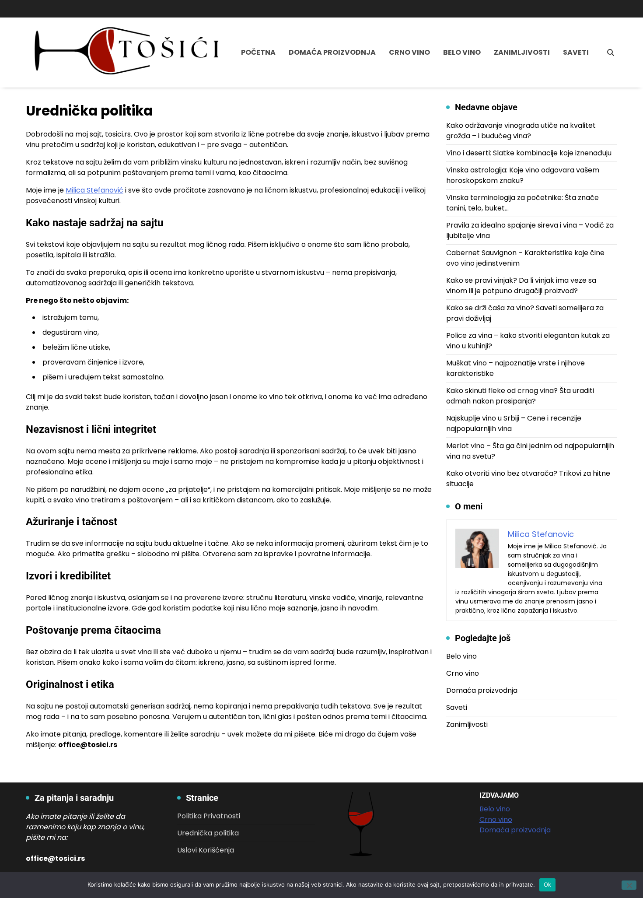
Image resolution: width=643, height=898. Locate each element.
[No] (629, 885)
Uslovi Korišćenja (205, 850)
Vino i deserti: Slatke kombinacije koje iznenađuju (529, 153)
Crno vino (409, 52)
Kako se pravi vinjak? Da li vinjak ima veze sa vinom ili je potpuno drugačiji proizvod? (521, 285)
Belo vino (462, 52)
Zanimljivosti (522, 52)
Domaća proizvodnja (332, 52)
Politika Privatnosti (208, 816)
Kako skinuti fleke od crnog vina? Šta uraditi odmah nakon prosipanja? (520, 396)
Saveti (576, 52)
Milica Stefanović (94, 190)
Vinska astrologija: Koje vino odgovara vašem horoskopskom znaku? (522, 175)
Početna (258, 52)
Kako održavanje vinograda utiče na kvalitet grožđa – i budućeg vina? (521, 130)
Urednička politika (208, 833)
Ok (548, 884)
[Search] (610, 52)
